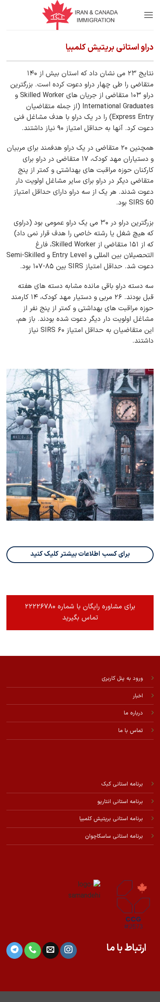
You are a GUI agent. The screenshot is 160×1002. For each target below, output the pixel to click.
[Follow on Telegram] (14, 950)
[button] (148, 14)
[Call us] (32, 950)
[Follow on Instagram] (68, 950)
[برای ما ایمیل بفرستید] (50, 950)
